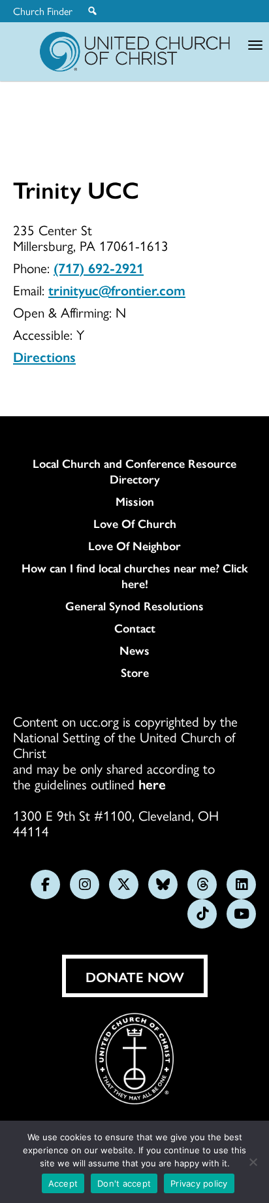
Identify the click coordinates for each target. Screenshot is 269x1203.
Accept (63, 1183)
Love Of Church (134, 523)
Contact (134, 628)
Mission (135, 501)
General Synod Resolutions (134, 606)
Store (135, 672)
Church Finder (42, 11)
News (134, 650)
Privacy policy (199, 1183)
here (152, 783)
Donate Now (135, 976)
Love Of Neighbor (134, 545)
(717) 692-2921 (99, 267)
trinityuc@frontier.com (116, 289)
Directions (44, 356)
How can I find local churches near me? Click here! (135, 575)
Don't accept (124, 1183)
